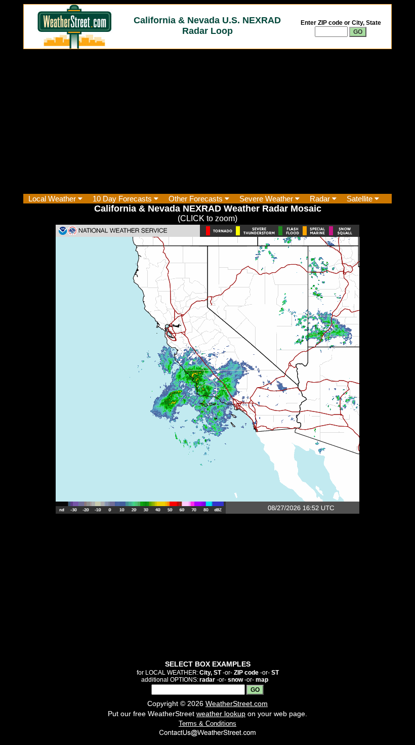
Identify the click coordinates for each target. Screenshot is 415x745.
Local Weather (53, 198)
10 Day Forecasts (123, 198)
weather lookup (220, 714)
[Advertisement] (207, 121)
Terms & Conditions (207, 723)
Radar (321, 198)
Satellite (361, 198)
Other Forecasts (197, 198)
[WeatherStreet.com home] (74, 46)
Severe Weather (267, 198)
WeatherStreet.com (236, 703)
